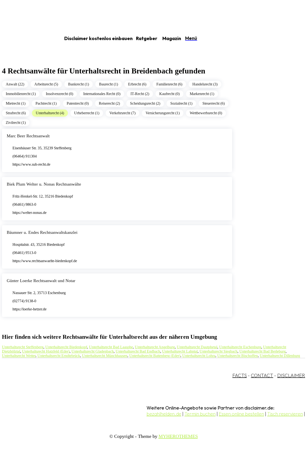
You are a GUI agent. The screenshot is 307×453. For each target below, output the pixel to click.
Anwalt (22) (15, 84)
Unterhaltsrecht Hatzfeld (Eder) (46, 351)
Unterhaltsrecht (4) (50, 113)
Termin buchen (200, 414)
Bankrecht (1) (78, 84)
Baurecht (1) (108, 84)
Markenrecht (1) (202, 94)
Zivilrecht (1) (16, 123)
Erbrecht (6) (137, 84)
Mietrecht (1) (15, 103)
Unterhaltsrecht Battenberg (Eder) (154, 356)
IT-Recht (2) (139, 94)
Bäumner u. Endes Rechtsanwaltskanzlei (42, 232)
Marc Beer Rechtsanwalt (28, 135)
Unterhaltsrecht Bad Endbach (138, 351)
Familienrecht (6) (169, 84)
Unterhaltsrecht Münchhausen (104, 356)
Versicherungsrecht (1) (163, 113)
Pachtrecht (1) (46, 103)
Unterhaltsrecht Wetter (18, 356)
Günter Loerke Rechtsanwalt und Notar (41, 280)
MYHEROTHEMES (178, 436)
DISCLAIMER (291, 375)
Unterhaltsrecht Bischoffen (237, 356)
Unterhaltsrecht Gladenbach (92, 351)
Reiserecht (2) (109, 103)
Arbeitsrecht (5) (46, 84)
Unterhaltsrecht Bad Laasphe (111, 347)
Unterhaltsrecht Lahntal (180, 351)
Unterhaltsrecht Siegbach (218, 351)
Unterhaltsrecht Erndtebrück (58, 356)
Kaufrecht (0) (169, 94)
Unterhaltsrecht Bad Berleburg (262, 351)
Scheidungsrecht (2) (145, 103)
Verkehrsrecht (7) (122, 113)
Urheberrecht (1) (86, 113)
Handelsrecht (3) (205, 84)
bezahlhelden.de (164, 414)
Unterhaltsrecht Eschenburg (240, 347)
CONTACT (262, 375)
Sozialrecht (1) (181, 103)
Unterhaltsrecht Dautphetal (197, 347)
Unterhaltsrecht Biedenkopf (66, 347)
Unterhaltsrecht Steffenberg (22, 347)
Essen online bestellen (241, 414)
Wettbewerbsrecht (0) (206, 113)
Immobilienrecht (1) (21, 94)
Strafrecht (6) (16, 113)
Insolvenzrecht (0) (59, 94)
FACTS (239, 375)
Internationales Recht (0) (101, 94)
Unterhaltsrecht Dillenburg (280, 356)
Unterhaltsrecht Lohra (198, 356)
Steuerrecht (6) (213, 103)
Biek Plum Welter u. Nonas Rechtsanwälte (44, 184)
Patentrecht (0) (78, 103)
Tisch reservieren (285, 414)
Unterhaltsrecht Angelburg (155, 347)
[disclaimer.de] (26, 38)
